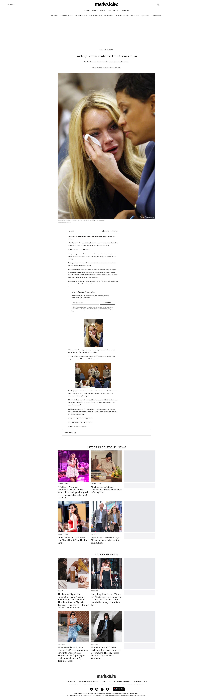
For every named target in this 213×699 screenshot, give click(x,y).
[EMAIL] (75, 433)
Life (109, 10)
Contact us (106, 681)
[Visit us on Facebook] (102, 689)
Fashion (87, 10)
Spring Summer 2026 (95, 15)
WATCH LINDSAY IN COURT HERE (80, 418)
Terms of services (90, 307)
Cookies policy (89, 684)
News (119, 67)
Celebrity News (106, 49)
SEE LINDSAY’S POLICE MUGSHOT (80, 422)
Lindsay (81, 274)
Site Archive (70, 681)
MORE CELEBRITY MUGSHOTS (79, 249)
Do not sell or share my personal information (126, 684)
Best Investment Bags (122, 15)
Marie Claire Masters (81, 15)
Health (102, 10)
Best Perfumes (135, 15)
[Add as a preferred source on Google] (129, 689)
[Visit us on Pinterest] (107, 689)
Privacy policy (75, 684)
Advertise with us (140, 681)
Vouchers (125, 10)
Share (72, 231)
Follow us (106, 231)
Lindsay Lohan (89, 243)
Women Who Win (156, 15)
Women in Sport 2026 (66, 15)
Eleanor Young (98, 67)
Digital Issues (145, 15)
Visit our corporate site (131, 693)
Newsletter (115, 231)
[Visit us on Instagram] (96, 689)
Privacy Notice (75, 308)
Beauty (95, 10)
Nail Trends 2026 (109, 15)
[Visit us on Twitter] (91, 689)
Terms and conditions (122, 681)
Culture (116, 10)
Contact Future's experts (88, 681)
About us (102, 684)
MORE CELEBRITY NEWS (77, 426)
